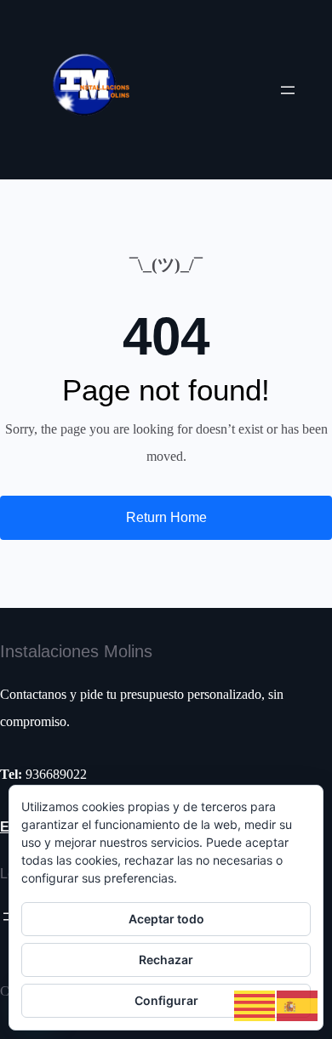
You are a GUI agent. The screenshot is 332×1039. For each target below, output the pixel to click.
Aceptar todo (166, 918)
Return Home (166, 517)
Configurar (166, 1000)
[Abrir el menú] (288, 90)
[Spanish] (298, 1004)
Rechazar (166, 959)
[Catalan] (255, 1004)
